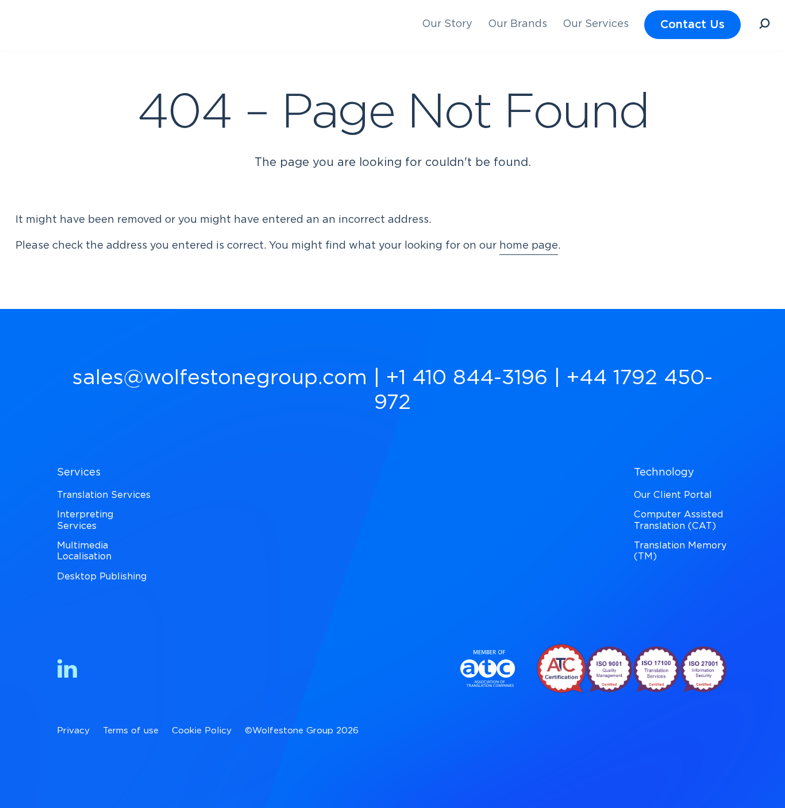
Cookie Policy (202, 730)
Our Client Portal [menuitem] (673, 495)
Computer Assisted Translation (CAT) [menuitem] (678, 520)
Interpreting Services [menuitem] (85, 520)
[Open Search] (764, 25)
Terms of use (131, 730)
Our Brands (517, 24)
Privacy (73, 730)
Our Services (596, 24)
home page (528, 246)
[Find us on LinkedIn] (67, 671)
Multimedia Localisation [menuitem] (84, 551)
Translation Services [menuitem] (104, 495)
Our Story (447, 24)
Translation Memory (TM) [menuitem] (680, 551)
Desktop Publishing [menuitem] (102, 576)
